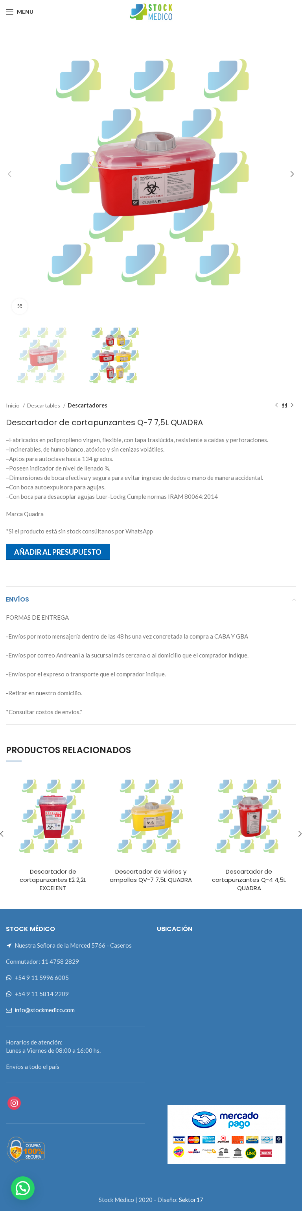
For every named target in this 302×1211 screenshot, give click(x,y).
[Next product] (292, 405)
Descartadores (87, 405)
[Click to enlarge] (20, 306)
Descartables (44, 405)
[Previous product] (276, 405)
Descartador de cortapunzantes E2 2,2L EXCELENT (53, 879)
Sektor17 (191, 1199)
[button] (23, 1188)
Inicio (13, 405)
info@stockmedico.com (45, 1009)
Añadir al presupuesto (57, 552)
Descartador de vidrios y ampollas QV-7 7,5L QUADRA (151, 875)
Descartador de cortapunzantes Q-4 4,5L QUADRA (249, 879)
